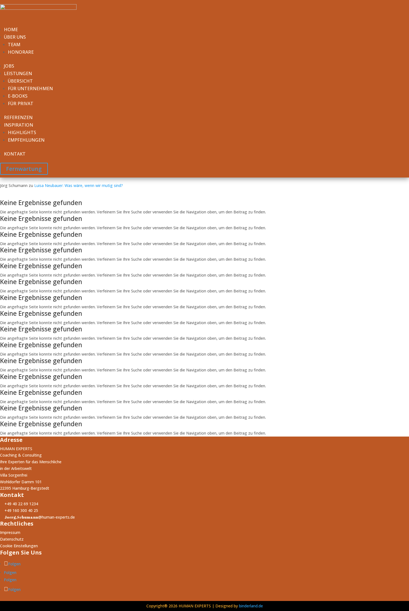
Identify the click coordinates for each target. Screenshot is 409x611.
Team (14, 44)
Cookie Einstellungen (19, 545)
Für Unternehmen (30, 88)
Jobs (9, 66)
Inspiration (18, 125)
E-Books (18, 96)
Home (11, 29)
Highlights (22, 132)
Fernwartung (24, 169)
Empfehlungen (26, 140)
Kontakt (15, 154)
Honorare (21, 52)
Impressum (10, 532)
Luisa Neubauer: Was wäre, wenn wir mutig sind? (78, 185)
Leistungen (18, 73)
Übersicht (20, 81)
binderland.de (251, 605)
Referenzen (18, 117)
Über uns (15, 37)
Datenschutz (12, 539)
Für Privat (20, 103)
